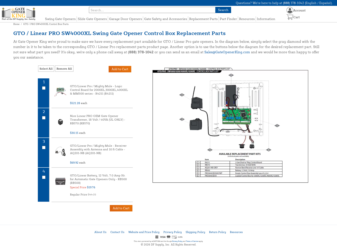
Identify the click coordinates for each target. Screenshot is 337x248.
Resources (247, 19)
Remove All (64, 68)
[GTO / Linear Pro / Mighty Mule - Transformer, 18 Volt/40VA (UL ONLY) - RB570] (60, 122)
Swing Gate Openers (60, 19)
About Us (100, 232)
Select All (46, 68)
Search (223, 10)
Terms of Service (192, 241)
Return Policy (217, 232)
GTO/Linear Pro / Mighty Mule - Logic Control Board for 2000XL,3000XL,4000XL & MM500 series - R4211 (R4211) (99, 89)
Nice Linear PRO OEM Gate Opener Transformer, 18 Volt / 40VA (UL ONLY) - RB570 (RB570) (97, 119)
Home (16, 24)
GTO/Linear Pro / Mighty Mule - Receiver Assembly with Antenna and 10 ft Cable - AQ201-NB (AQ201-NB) (98, 149)
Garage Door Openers (125, 19)
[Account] (289, 10)
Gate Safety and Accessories (165, 19)
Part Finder (228, 19)
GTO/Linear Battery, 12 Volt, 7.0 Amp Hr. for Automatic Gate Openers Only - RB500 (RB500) (98, 179)
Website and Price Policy (144, 232)
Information (266, 19)
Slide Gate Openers (92, 19)
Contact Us (117, 232)
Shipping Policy (195, 232)
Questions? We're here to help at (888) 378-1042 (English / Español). (284, 3)
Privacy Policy (172, 232)
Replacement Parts (203, 19)
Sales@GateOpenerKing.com (227, 52)
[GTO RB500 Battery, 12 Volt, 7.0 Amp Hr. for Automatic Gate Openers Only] (60, 181)
